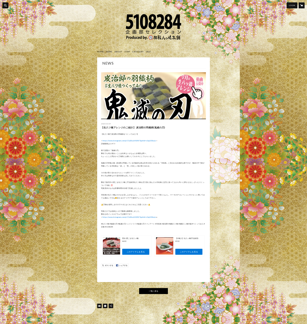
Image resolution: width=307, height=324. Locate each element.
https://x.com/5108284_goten (198, 306)
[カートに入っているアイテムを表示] (302, 5)
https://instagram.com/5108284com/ (203, 306)
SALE (148, 51)
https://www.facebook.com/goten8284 (193, 306)
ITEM (127, 51)
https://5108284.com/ (208, 306)
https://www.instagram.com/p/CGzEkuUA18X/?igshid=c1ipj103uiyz (129, 141)
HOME (100, 51)
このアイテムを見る (136, 252)
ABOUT (118, 51)
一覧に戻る (153, 291)
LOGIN (292, 5)
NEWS (109, 51)
